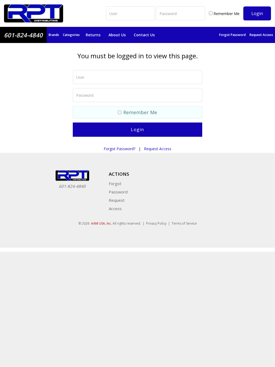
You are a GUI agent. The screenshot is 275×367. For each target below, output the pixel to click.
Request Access (261, 35)
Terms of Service (184, 223)
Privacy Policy (156, 223)
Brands (54, 35)
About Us (117, 34)
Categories (71, 35)
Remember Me (226, 13)
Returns (93, 34)
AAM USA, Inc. (101, 223)
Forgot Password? (119, 148)
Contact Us (144, 34)
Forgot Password (232, 35)
